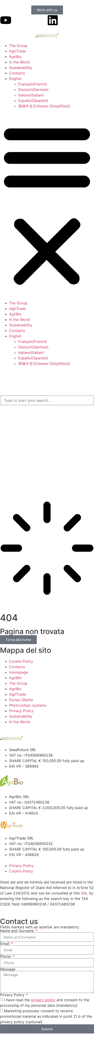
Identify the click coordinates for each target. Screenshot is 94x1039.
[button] (47, 204)
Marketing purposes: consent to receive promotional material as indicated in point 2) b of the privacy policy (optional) (46, 1016)
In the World (19, 62)
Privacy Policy (21, 710)
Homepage (18, 672)
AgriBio (15, 56)
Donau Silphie (21, 699)
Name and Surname (17, 930)
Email (5, 943)
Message (7, 969)
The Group (18, 45)
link (84, 893)
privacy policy (43, 1000)
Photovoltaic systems (27, 705)
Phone (6, 956)
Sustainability (20, 67)
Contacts (17, 73)
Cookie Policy (21, 661)
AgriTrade (17, 51)
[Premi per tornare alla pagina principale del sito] (47, 35)
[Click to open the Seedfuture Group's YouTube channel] (5, 20)
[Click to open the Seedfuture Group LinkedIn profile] (52, 20)
